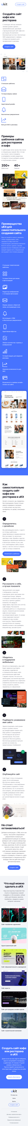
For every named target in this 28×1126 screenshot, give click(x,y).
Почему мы (14, 1095)
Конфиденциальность (14, 1117)
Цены (14, 1098)
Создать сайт (21, 4)
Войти (14, 1101)
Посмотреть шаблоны (11, 553)
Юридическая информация (14, 1120)
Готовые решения (14, 1122)
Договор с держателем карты (14, 1114)
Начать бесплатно (14, 1077)
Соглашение (14, 1111)
